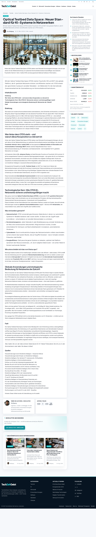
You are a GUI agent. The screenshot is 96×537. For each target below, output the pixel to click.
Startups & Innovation (58, 497)
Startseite (5, 13)
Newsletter (21, 1)
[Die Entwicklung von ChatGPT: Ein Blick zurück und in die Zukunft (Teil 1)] (75, 80)
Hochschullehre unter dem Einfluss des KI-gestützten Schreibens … (23, 383)
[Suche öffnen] (93, 6)
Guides (74, 6)
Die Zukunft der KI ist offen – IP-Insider (15, 371)
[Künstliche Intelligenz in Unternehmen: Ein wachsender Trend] (75, 75)
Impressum (61, 506)
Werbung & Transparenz (84, 506)
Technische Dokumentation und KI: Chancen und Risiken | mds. (22, 366)
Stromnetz (73, 125)
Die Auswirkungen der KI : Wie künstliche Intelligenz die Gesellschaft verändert (27, 388)
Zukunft (73, 117)
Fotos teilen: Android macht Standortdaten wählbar (34, 450)
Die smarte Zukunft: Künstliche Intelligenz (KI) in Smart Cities (21, 368)
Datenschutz (85, 117)
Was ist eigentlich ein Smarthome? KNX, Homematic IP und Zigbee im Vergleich (85, 69)
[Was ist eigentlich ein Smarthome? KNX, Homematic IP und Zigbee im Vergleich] (75, 70)
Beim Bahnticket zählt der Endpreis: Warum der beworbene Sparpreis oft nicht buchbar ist (14, 452)
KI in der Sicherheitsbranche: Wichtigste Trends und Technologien (23, 381)
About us (75, 506)
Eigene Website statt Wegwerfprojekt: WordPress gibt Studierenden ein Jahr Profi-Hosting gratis (54, 452)
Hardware (63, 6)
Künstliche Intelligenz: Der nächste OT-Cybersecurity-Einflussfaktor (24, 358)
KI (37, 6)
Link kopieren (50, 404)
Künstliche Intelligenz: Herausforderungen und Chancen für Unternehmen (25, 386)
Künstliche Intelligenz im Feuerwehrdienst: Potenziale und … (21, 379)
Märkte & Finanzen (57, 489)
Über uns (4, 1)
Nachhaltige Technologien (60, 492)
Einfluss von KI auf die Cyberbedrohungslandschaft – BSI (21, 362)
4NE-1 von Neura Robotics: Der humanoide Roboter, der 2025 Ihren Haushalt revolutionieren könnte (85, 59)
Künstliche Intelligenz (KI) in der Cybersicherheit (18, 373)
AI (85, 128)
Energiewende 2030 (58, 487)
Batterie (73, 128)
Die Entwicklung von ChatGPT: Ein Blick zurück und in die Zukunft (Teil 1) (85, 79)
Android (80, 128)
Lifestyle (69, 6)
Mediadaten (14, 1)
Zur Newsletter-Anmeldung (15, 427)
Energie (73, 121)
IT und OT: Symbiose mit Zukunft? (14, 377)
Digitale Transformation (59, 495)
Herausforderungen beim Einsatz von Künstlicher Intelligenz (21, 356)
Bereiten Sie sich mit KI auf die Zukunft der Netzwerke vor (21, 364)
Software (58, 6)
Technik (34, 6)
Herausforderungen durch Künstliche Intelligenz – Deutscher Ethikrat (24, 353)
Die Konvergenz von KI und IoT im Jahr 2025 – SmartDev (21, 390)
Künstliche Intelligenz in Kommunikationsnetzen (18, 360)
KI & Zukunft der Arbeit (59, 484)
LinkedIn (38, 403)
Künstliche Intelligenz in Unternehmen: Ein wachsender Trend (83, 74)
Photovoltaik (82, 125)
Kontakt (9, 1)
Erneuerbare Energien (50, 6)
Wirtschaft (41, 6)
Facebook (46, 403)
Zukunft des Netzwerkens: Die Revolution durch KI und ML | (21, 375)
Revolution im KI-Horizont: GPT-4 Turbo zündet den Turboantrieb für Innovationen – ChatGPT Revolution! (85, 64)
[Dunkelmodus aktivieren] (93, 1)
